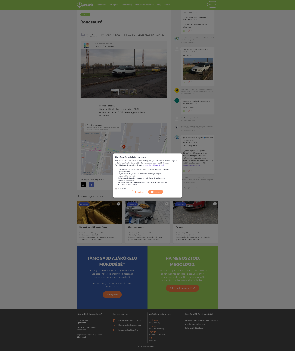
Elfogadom (155, 192)
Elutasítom (139, 192)
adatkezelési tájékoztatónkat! (153, 165)
